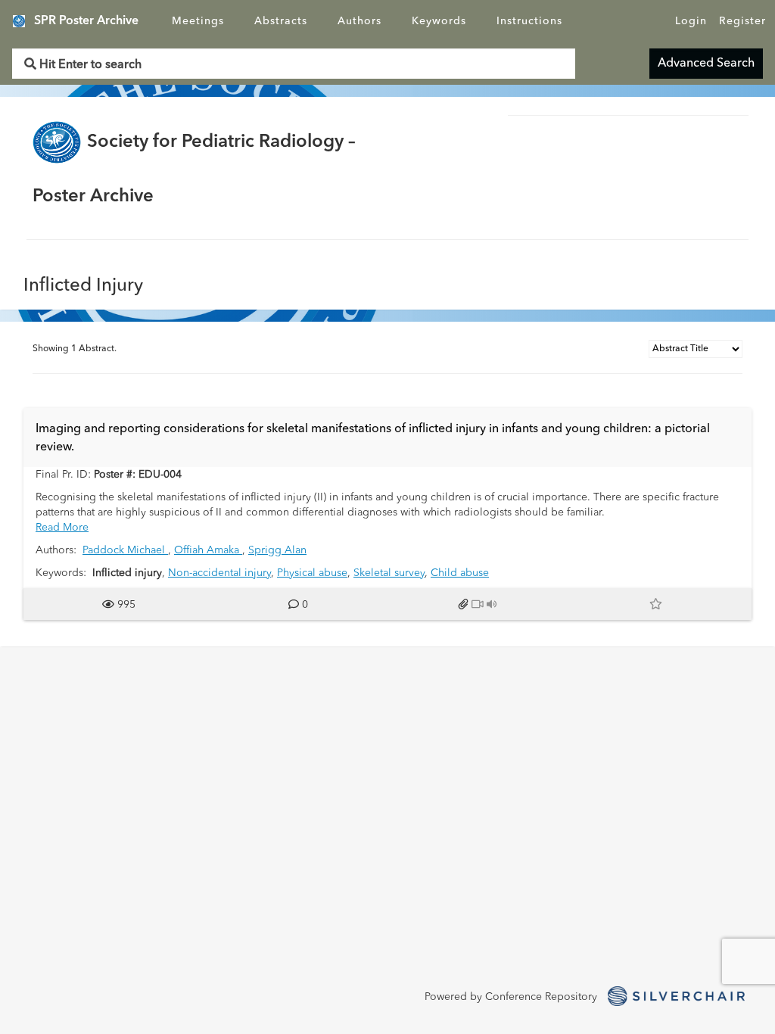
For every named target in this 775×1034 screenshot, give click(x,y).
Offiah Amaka (208, 550)
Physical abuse (312, 573)
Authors (359, 21)
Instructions (529, 21)
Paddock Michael (125, 550)
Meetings (198, 21)
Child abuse (460, 573)
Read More (62, 527)
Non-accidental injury (219, 573)
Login (691, 21)
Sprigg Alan (277, 550)
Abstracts (280, 21)
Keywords (439, 21)
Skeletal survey (389, 573)
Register (742, 21)
